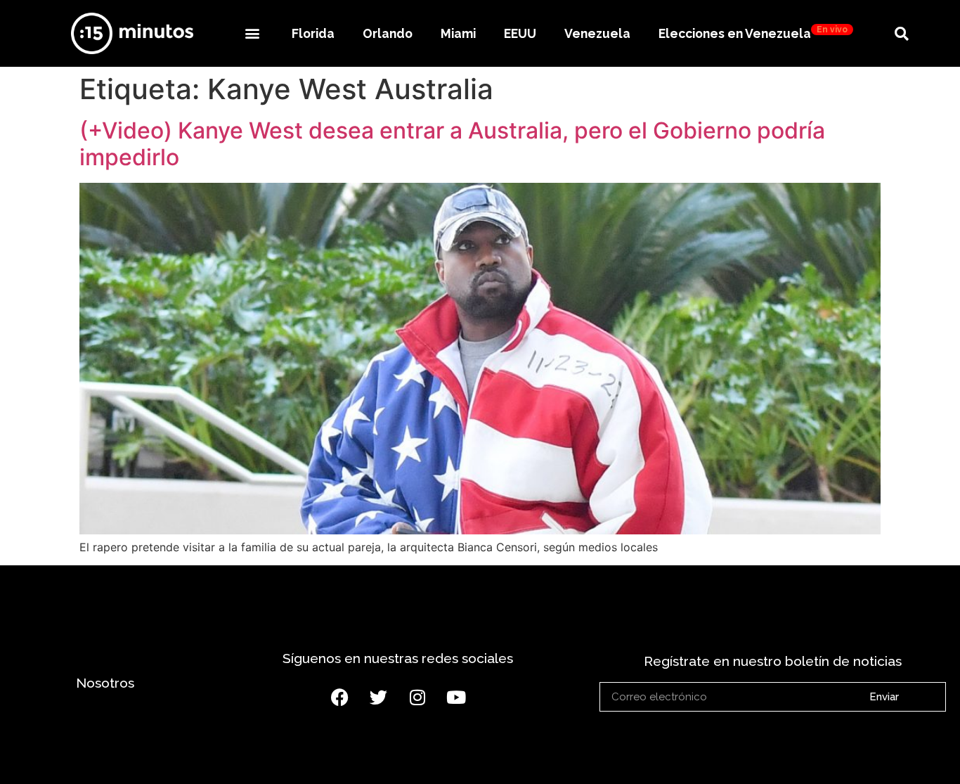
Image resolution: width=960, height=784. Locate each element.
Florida (313, 33)
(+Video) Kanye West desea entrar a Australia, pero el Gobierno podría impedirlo (452, 144)
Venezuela (597, 33)
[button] (252, 33)
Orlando (388, 33)
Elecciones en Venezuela (753, 33)
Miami (458, 33)
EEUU (520, 33)
